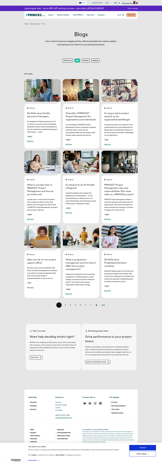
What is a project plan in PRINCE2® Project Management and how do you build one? (40, 189)
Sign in (107, 2)
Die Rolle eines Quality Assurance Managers (38, 115)
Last (103, 305)
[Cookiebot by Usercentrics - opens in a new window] (16, 460)
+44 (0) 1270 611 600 (97, 2)
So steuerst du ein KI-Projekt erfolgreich (80, 186)
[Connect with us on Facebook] (90, 403)
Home (26, 24)
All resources (68, 60)
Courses (50, 15)
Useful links (33, 432)
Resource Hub (35, 24)
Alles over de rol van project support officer (41, 261)
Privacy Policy (33, 438)
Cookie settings (141, 454)
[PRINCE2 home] (35, 15)
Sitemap (32, 429)
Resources (101, 15)
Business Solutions (63, 15)
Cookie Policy (33, 441)
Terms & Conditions (35, 435)
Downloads (33, 405)
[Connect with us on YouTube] (84, 403)
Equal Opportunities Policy (63, 432)
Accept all (142, 447)
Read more (30, 141)
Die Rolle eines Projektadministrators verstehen (115, 262)
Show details (32, 460)
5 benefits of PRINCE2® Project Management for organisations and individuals (81, 116)
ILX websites (114, 397)
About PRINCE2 (78, 15)
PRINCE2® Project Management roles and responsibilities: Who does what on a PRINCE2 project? (119, 189)
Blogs (77, 60)
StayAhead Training (117, 413)
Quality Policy (60, 429)
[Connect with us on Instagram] (95, 403)
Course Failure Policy (62, 438)
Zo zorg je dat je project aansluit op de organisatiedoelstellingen (117, 116)
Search (119, 15)
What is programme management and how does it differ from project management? (81, 264)
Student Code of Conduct (63, 435)
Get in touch (131, 15)
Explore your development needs (96, 362)
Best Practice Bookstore (118, 405)
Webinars (95, 60)
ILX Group (114, 402)
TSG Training (115, 409)
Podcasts (85, 60)
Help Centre (90, 15)
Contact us (59, 397)
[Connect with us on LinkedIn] (100, 403)
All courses (33, 402)
